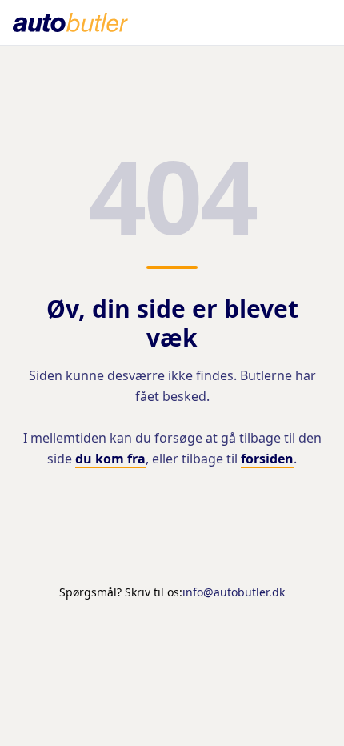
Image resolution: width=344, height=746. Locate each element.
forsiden (267, 458)
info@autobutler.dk (233, 592)
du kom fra (110, 458)
